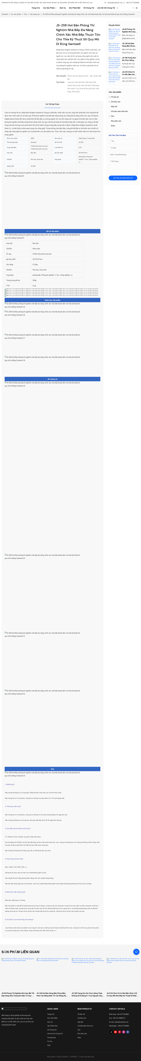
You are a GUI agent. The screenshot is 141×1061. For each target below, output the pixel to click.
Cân (25, 14)
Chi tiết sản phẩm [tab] (52, 104)
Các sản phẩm (16, 14)
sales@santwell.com (115, 3)
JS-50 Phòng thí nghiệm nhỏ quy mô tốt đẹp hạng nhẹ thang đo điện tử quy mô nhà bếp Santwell (129, 30)
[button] (117, 8)
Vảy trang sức (35, 14)
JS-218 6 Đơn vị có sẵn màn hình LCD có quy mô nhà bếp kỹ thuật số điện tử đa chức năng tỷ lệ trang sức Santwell (129, 73)
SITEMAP (73, 1057)
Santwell (5, 14)
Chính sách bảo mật (86, 1057)
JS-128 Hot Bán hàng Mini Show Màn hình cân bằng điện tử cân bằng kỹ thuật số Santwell (129, 45)
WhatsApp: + (113, 1026)
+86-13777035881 (132, 3)
